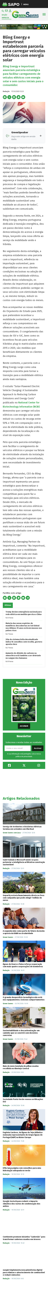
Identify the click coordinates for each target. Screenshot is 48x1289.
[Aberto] (44, 14)
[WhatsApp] (19, 97)
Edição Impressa (5, 16)
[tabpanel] (24, 637)
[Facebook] (5, 97)
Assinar (24, 726)
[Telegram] (28, 598)
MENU (26, 4)
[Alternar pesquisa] (3, 11)
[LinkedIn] (14, 97)
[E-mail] (23, 97)
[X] (9, 97)
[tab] (8, 605)
